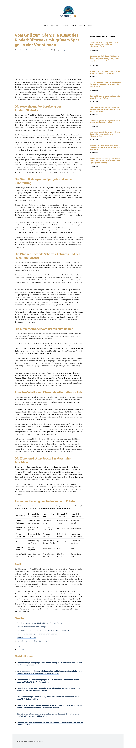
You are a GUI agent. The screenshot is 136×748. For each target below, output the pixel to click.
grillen (82, 25)
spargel (63, 50)
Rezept (45, 25)
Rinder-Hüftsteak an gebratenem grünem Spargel (37, 634)
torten (73, 25)
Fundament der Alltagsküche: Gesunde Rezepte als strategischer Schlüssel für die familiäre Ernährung (105, 147)
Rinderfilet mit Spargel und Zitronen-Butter (34, 641)
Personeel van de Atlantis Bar (35, 50)
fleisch (65, 25)
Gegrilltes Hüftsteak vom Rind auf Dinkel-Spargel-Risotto (39, 623)
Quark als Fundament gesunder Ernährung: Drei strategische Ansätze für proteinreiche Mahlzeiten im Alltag (105, 84)
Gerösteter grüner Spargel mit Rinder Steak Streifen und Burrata (43, 630)
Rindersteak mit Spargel (26, 637)
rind (18, 646)
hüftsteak (21, 649)
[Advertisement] (49, 65)
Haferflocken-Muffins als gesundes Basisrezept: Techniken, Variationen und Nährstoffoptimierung (104, 44)
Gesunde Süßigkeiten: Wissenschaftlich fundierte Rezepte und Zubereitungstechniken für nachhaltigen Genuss (105, 109)
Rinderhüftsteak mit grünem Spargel (31, 627)
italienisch (55, 25)
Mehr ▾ (91, 25)
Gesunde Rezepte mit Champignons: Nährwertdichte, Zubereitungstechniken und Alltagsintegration (105, 134)
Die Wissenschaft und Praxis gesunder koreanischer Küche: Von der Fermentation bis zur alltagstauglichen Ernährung (105, 160)
